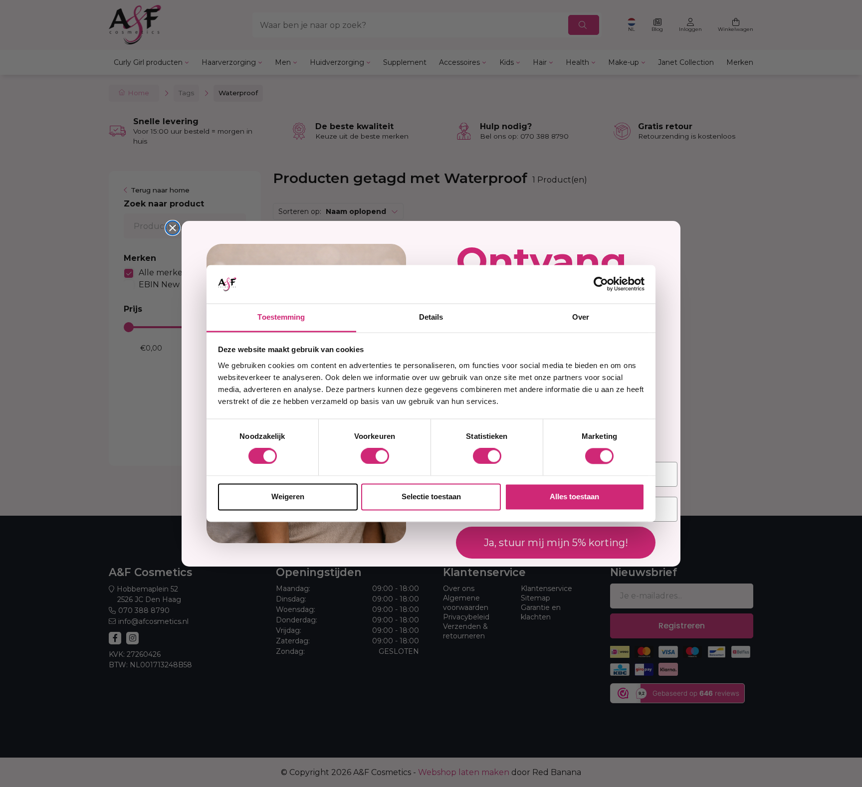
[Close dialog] (173, 228)
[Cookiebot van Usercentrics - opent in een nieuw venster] (601, 284)
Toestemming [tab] (281, 317)
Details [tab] (431, 317)
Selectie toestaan (431, 496)
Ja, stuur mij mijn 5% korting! (556, 542)
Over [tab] (580, 317)
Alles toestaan (574, 496)
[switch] (375, 456)
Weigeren (287, 496)
